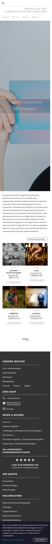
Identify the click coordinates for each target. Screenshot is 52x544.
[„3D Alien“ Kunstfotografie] (14, 254)
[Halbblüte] (14, 297)
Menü (3, 3)
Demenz (36, 313)
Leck (36, 271)
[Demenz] (36, 297)
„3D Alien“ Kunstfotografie (13, 272)
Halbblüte (13, 313)
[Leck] (36, 254)
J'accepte (40, 540)
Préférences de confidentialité (13, 540)
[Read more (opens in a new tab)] (21, 398)
